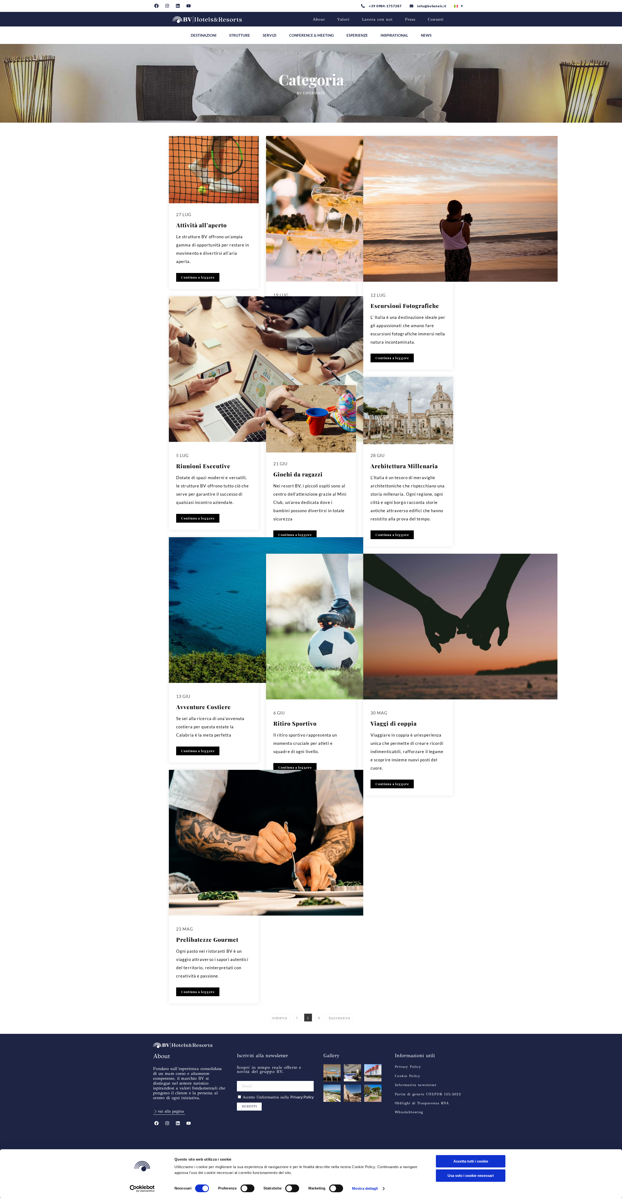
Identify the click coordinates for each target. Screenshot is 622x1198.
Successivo (339, 1018)
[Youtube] (188, 5)
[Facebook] (156, 5)
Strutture (239, 35)
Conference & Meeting (311, 35)
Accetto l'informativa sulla (278, 1097)
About (319, 19)
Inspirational (394, 35)
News (426, 35)
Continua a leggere (198, 277)
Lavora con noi (377, 19)
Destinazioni (203, 35)
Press (410, 19)
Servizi (269, 35)
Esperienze (357, 35)
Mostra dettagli (365, 1188)
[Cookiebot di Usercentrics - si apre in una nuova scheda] (142, 1188)
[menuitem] (458, 6)
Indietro (279, 1018)
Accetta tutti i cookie (470, 1161)
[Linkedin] (177, 5)
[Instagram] (167, 5)
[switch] (247, 1188)
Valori (343, 19)
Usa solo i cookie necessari (471, 1175)
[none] (458, 6)
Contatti (436, 19)
